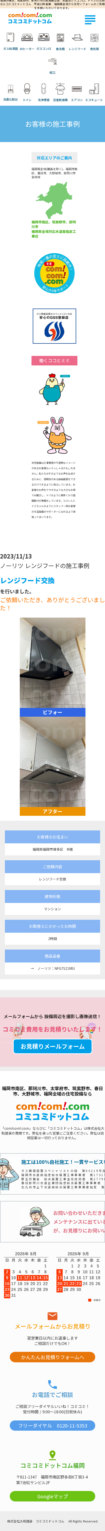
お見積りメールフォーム (53, 1046)
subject (90, 20)
